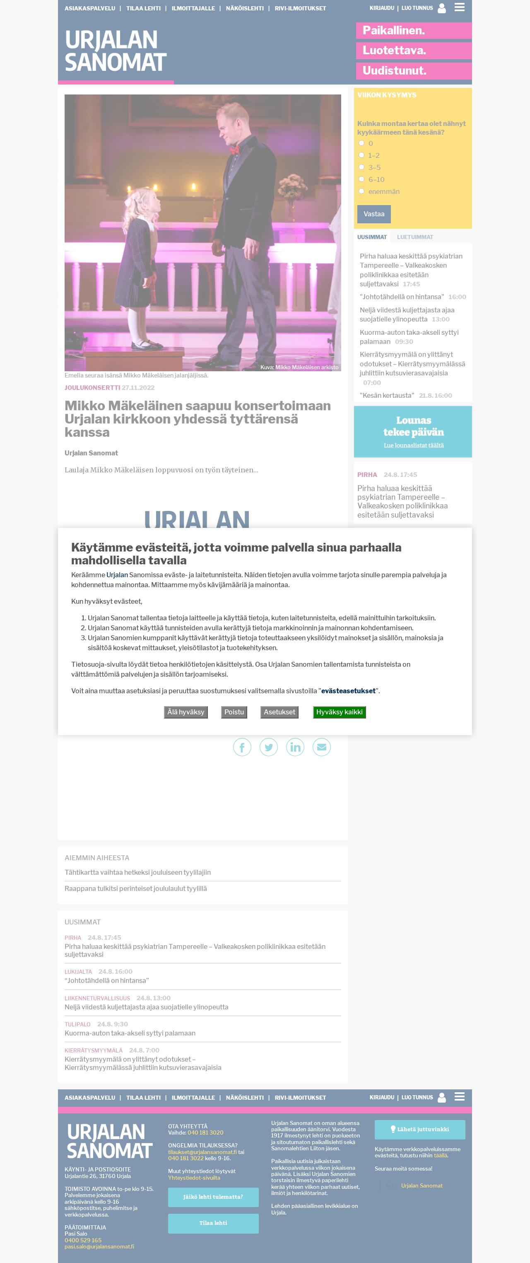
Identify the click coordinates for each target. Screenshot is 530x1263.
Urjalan (117, 575)
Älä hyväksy (186, 712)
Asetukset (279, 712)
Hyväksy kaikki (339, 712)
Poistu (234, 712)
